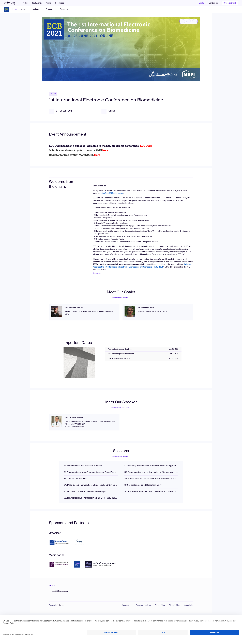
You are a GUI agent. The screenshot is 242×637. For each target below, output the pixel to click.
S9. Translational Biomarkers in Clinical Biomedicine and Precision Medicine (151, 479)
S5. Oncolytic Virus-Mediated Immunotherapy (84, 492)
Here (105, 150)
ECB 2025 (146, 146)
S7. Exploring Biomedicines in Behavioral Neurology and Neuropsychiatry (151, 466)
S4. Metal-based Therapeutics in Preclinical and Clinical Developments (91, 485)
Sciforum (60, 605)
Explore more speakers (120, 408)
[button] (60, 3)
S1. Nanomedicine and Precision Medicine (83, 466)
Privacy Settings (174, 605)
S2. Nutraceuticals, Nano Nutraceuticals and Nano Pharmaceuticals (91, 472)
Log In (201, 3)
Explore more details (120, 457)
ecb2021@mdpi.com (60, 591)
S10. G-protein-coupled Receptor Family (142, 485)
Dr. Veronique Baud (146, 308)
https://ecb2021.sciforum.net (111, 193)
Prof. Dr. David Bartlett (74, 418)
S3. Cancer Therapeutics (75, 479)
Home (14, 9)
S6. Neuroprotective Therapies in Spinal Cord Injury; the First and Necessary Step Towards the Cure (91, 498)
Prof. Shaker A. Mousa (74, 308)
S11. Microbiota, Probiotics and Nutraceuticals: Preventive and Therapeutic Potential (151, 492)
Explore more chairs (120, 298)
